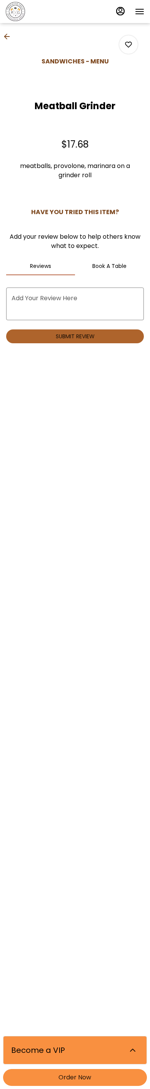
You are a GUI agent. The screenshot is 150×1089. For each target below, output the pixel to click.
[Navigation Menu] (139, 11)
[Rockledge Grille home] (40, 11)
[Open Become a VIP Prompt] (132, 1050)
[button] (9, 36)
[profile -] (120, 11)
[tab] (40, 266)
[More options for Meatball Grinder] (128, 44)
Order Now (74, 1077)
